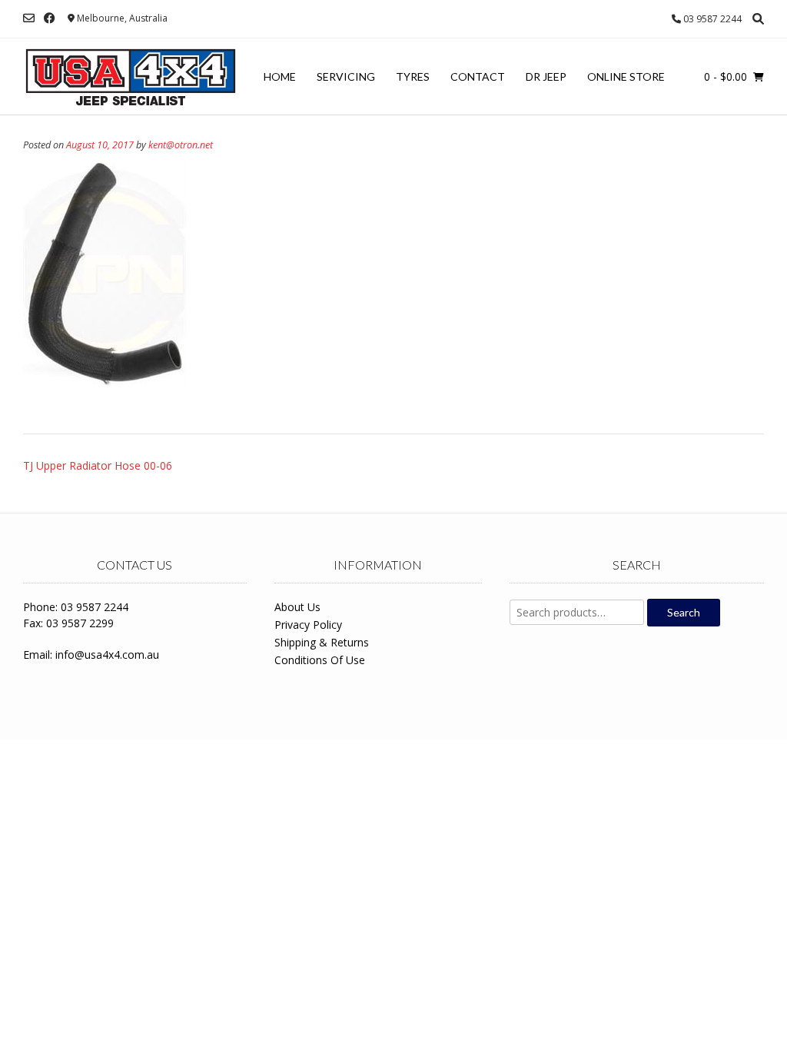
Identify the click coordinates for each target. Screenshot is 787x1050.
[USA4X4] (130, 77)
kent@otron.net (180, 144)
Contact (477, 76)
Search (683, 612)
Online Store (626, 76)
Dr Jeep (546, 76)
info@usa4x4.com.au (107, 654)
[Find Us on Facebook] (49, 18)
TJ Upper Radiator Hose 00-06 (97, 465)
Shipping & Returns (321, 642)
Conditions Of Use (319, 660)
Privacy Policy (308, 624)
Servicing (346, 76)
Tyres (413, 76)
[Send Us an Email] (29, 18)
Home (280, 76)
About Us (297, 607)
